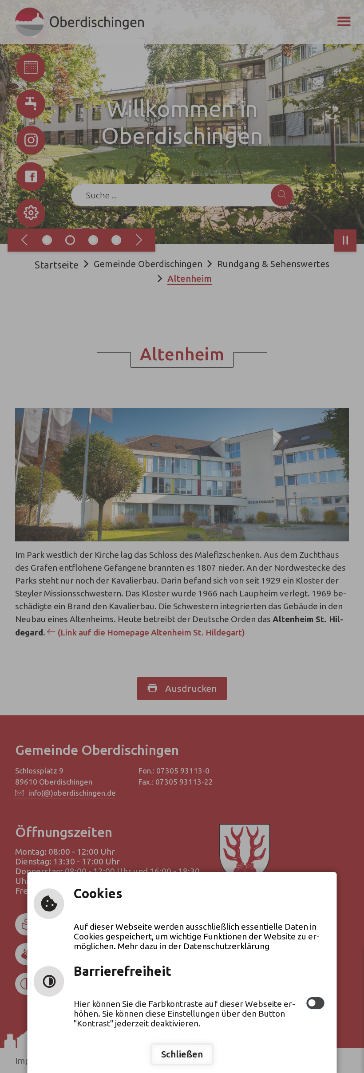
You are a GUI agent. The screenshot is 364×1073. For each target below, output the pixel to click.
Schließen (182, 1054)
